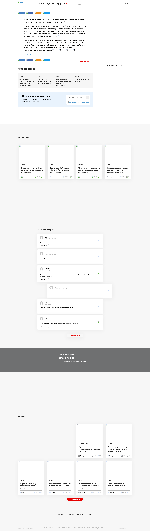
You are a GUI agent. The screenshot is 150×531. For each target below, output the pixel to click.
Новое (41, 3)
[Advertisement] (119, 35)
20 (100, 456)
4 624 (124, 492)
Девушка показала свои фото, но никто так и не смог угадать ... (117, 486)
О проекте (60, 514)
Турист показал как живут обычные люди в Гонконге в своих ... (89, 449)
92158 (95, 177)
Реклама (90, 514)
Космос (110, 443)
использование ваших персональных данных (79, 102)
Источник (27, 54)
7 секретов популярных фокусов (83, 80)
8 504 (66, 492)
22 (70, 492)
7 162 (36, 492)
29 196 (94, 492)
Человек (80, 164)
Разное (23, 164)
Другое (21, 76)
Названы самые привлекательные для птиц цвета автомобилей (63, 82)
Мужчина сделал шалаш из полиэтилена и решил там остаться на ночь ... (60, 486)
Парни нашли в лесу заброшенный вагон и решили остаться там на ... (30, 486)
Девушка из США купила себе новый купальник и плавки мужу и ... (59, 170)
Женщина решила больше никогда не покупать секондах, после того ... (117, 170)
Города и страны (83, 443)
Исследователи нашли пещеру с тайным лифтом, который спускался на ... (88, 486)
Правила (71, 514)
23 (129, 456)
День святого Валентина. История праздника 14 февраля (45, 81)
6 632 (124, 456)
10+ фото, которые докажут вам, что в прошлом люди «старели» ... (89, 170)
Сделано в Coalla (121, 528)
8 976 (95, 456)
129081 (66, 177)
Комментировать (84, 14)
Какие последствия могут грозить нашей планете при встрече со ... (118, 449)
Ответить (44, 245)
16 (41, 492)
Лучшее (50, 3)
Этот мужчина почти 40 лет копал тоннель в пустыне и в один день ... (32, 170)
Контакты (80, 514)
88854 (38, 177)
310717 (123, 177)
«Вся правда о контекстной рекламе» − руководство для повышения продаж (27, 82)
